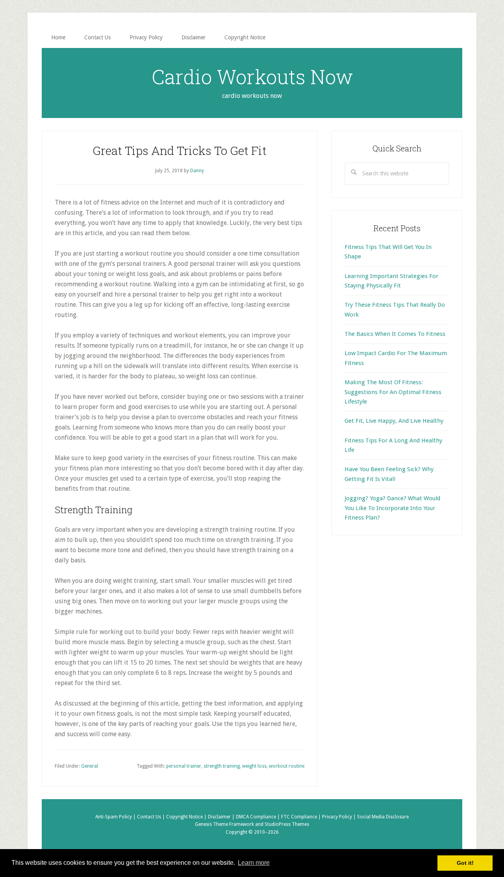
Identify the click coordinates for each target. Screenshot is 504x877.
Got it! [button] (465, 863)
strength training (222, 766)
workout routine (286, 766)
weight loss (254, 766)
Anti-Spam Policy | (116, 817)
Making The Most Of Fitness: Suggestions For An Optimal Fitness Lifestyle (393, 392)
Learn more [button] (254, 862)
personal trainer (183, 766)
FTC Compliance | (301, 817)
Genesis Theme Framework (224, 824)
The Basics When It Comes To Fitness (395, 333)
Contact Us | (151, 817)
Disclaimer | (222, 817)
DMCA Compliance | (258, 817)
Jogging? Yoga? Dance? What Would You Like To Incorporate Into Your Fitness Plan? (392, 508)
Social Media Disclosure (383, 817)
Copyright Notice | (187, 817)
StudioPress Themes (287, 824)
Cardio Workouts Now (252, 77)
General (89, 766)
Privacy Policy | (339, 817)
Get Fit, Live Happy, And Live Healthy (394, 420)
